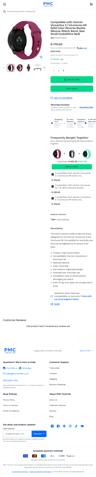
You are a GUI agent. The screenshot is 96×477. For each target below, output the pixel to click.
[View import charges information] (77, 55)
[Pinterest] (64, 426)
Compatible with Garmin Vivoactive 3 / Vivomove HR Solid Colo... (73, 174)
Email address (8, 429)
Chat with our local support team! (73, 298)
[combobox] (48, 11)
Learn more (55, 51)
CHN (61, 59)
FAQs (16, 380)
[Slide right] (44, 68)
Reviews (53, 411)
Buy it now (72, 88)
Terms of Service (10, 405)
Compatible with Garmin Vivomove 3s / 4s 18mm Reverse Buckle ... (72, 186)
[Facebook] (58, 426)
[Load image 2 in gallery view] (20, 68)
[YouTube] (82, 426)
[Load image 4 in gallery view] (38, 68)
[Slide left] (4, 68)
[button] (70, 304)
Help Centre (8, 380)
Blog (51, 416)
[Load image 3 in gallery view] (29, 68)
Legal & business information (40, 472)
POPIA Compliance (11, 411)
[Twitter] (52, 426)
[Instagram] (70, 426)
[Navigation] (4, 4)
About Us (53, 400)
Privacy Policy (9, 400)
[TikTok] (76, 426)
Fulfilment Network (58, 405)
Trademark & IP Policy (20, 472)
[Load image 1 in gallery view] (11, 68)
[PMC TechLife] (48, 4)
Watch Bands (62, 219)
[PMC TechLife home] (10, 350)
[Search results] (4, 11)
